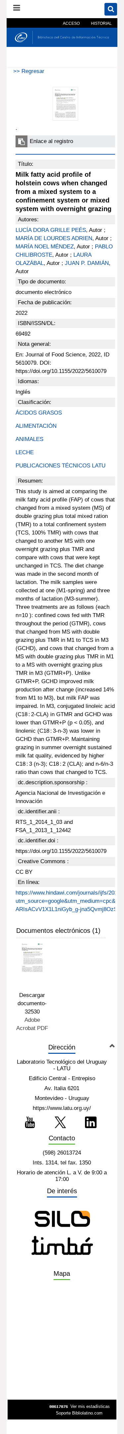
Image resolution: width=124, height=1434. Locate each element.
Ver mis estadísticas (90, 1406)
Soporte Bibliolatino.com (79, 1413)
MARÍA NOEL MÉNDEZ (45, 246)
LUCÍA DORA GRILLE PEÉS (51, 230)
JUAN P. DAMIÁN (87, 263)
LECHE (25, 452)
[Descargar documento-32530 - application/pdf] (32, 957)
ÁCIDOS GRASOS (39, 413)
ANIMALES (29, 439)
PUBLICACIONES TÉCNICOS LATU (60, 465)
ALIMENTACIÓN (36, 426)
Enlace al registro (51, 141)
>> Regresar (28, 71)
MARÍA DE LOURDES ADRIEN (54, 238)
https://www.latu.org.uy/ (62, 1108)
